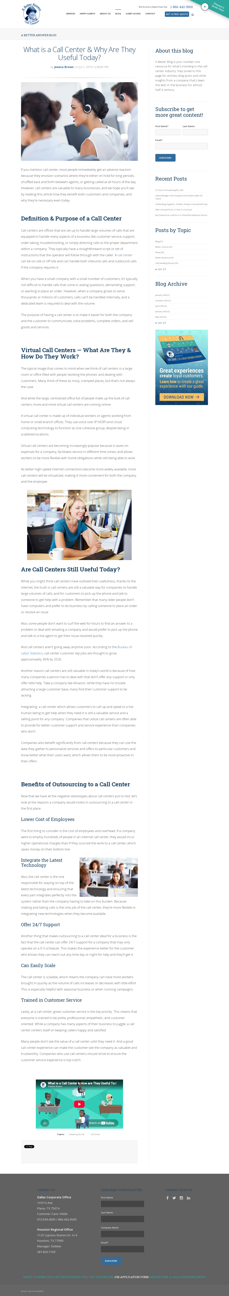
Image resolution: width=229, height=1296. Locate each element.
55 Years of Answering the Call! (169, 190)
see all (161, 269)
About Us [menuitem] (105, 13)
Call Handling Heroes (166, 263)
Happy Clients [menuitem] (87, 13)
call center (124, 255)
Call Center (95, 1134)
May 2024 (160, 317)
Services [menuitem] (70, 13)
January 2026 (162, 295)
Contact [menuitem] (150, 13)
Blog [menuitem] (118, 13)
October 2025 (163, 300)
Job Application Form (131, 1277)
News (159, 252)
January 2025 (162, 311)
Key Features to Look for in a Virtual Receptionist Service (181, 215)
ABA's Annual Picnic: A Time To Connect (173, 209)
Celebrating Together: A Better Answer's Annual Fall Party (181, 204)
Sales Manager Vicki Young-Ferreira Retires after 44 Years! (178, 197)
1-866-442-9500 (181, 7)
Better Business (164, 257)
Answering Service (76, 1134)
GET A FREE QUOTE (177, 14)
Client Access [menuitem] (133, 13)
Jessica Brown (64, 67)
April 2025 (161, 306)
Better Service (163, 246)
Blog (159, 241)
